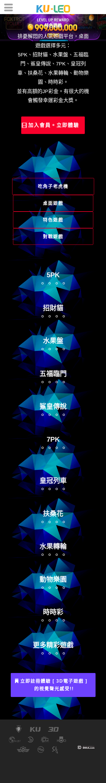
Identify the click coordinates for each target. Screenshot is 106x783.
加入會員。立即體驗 (53, 125)
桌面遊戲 (53, 203)
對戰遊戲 (53, 236)
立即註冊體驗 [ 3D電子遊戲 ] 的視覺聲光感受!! (53, 685)
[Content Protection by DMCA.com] (86, 747)
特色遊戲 (53, 25)
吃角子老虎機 (53, 186)
